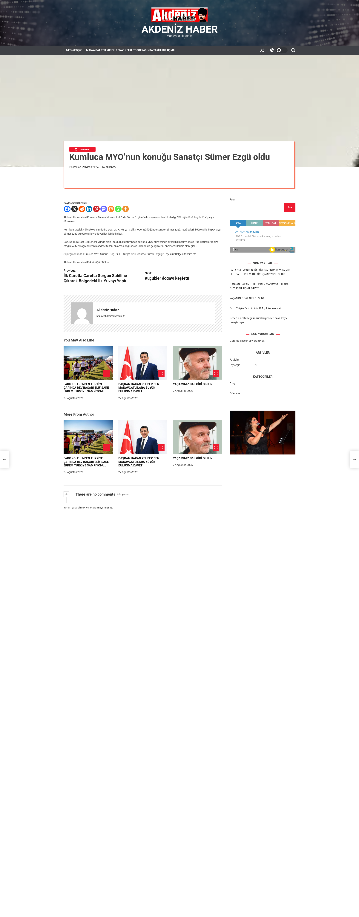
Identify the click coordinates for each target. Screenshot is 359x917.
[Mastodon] (103, 209)
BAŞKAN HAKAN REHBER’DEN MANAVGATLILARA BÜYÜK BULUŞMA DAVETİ (138, 387)
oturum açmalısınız (101, 507)
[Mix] (111, 209)
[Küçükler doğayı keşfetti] (354, 459)
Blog (232, 383)
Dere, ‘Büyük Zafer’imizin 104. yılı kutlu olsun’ (255, 308)
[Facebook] (67, 209)
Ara (232, 199)
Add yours (123, 494)
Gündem (235, 393)
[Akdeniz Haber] (82, 313)
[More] (125, 209)
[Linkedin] (89, 209)
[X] (74, 209)
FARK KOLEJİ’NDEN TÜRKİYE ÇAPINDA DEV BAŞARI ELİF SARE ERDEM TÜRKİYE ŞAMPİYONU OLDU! (86, 389)
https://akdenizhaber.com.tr (110, 316)
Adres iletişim (74, 50)
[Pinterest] (96, 209)
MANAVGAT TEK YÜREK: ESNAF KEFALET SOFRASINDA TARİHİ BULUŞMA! (130, 50)
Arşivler (235, 359)
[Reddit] (82, 209)
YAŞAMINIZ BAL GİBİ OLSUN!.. (194, 384)
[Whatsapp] (118, 209)
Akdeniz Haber (180, 29)
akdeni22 (111, 167)
